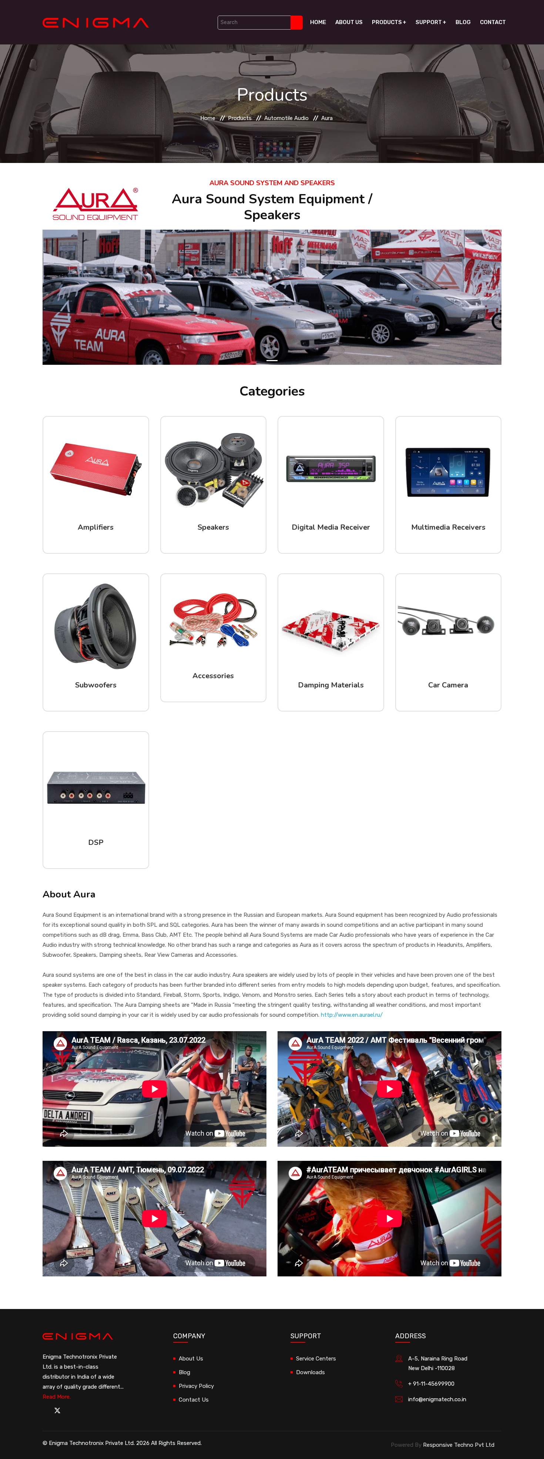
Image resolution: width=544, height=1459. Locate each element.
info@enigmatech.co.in (437, 1399)
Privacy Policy (196, 1386)
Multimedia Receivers (448, 527)
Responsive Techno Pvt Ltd (458, 1445)
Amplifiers (96, 527)
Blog (463, 22)
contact (493, 22)
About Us (349, 22)
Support (429, 22)
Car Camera (448, 685)
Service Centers (316, 1358)
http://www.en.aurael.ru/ (352, 1015)
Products (387, 22)
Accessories (213, 676)
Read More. (57, 1396)
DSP (96, 842)
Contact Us (194, 1399)
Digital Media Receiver (331, 527)
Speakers (213, 527)
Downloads (310, 1372)
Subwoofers (96, 685)
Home (318, 22)
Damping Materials (331, 685)
